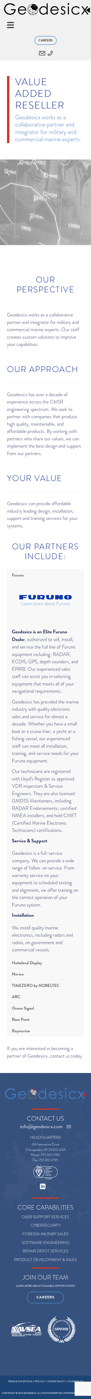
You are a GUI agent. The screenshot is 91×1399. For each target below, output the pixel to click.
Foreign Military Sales (45, 1234)
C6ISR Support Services (45, 1217)
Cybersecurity (45, 1225)
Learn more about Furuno (45, 603)
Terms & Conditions (20, 1381)
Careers (45, 40)
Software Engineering (45, 1242)
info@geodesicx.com (41, 1126)
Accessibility (75, 1381)
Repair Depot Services (45, 1251)
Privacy (40, 1381)
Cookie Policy (56, 1381)
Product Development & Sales (45, 1259)
